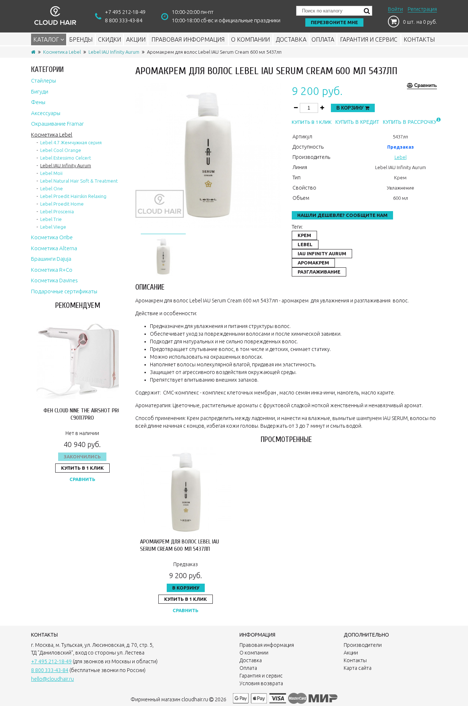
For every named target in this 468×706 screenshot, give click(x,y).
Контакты (419, 39)
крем (304, 235)
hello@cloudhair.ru (52, 679)
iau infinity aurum (322, 253)
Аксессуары (45, 113)
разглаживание (319, 271)
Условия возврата (261, 683)
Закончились (82, 456)
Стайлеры (43, 80)
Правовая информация (187, 39)
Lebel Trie (51, 219)
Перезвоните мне (334, 22)
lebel (305, 244)
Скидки (109, 39)
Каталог (46, 39)
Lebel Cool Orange (60, 150)
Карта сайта (357, 668)
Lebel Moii (51, 173)
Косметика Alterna (54, 248)
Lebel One (51, 188)
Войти (395, 9)
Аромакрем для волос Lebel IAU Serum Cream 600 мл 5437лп (179, 545)
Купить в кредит (357, 122)
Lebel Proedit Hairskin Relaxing (73, 196)
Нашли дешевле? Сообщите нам (342, 215)
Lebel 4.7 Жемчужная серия (71, 142)
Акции (136, 39)
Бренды (81, 39)
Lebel (401, 157)
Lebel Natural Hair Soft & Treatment (79, 180)
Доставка (291, 39)
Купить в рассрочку (410, 122)
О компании (250, 39)
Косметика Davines (54, 280)
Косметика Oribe (52, 237)
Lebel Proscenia (57, 211)
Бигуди (39, 91)
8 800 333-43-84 (123, 20)
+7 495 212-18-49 (125, 12)
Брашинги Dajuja (51, 259)
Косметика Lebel (62, 51)
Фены (38, 102)
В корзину (350, 108)
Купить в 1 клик (82, 467)
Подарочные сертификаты (64, 291)
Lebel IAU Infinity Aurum (113, 51)
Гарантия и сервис (368, 39)
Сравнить (82, 479)
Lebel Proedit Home (62, 203)
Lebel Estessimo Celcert (65, 157)
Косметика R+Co (51, 270)
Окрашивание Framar (57, 124)
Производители (363, 645)
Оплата (323, 39)
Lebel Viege (53, 226)
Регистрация (422, 9)
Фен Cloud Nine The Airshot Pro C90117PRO (82, 414)
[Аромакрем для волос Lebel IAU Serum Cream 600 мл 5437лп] (163, 255)
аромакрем (313, 262)
